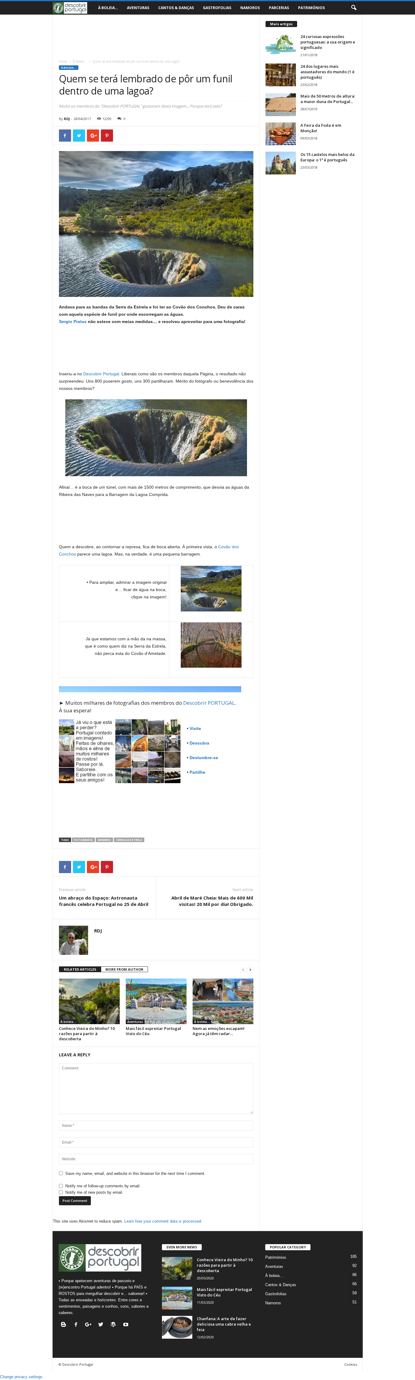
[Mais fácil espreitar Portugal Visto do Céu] (156, 1001)
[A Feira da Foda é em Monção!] (281, 133)
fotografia (83, 840)
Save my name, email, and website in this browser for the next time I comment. (135, 1173)
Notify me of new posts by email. (94, 1192)
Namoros (250, 7)
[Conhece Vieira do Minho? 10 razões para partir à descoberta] (89, 1001)
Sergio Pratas (73, 321)
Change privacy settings (21, 1377)
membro (104, 840)
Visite (195, 728)
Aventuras (138, 7)
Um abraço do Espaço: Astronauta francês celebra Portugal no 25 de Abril (103, 901)
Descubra (199, 743)
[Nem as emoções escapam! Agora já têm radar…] (223, 1001)
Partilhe (197, 772)
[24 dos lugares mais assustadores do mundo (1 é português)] (281, 75)
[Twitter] (102, 1325)
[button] (353, 8)
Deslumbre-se (204, 757)
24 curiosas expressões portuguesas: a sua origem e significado (327, 42)
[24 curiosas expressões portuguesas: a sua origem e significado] (281, 45)
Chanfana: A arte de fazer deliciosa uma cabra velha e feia (224, 1324)
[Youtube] (126, 1325)
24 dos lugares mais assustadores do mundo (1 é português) (327, 72)
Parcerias (279, 7)
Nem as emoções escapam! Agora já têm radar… (219, 1031)
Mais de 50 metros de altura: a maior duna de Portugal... (327, 98)
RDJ (67, 118)
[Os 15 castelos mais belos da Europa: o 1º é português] (281, 163)
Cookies (350, 1364)
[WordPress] (114, 1325)
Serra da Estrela (129, 840)
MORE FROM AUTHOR (124, 969)
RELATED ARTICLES (80, 969)
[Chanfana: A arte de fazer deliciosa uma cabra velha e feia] (177, 1327)
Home (63, 61)
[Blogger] (65, 1325)
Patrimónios (311, 7)
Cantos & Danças (176, 7)
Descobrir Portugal (101, 373)
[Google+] (90, 1325)
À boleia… (108, 7)
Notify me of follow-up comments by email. (103, 1186)
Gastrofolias (217, 7)
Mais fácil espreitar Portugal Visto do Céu (153, 1031)
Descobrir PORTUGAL (209, 702)
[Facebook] (77, 1325)
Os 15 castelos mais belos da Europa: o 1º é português (327, 157)
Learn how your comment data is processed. (163, 1221)
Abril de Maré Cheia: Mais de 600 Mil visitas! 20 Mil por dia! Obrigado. (212, 901)
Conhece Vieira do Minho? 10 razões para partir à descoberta (87, 1033)
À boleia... (80, 61)
